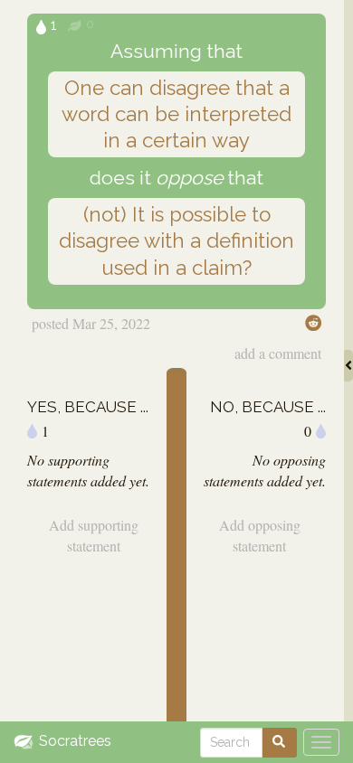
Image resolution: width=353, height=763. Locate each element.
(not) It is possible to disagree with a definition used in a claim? (176, 240)
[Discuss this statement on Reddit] (313, 323)
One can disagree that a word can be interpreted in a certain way (176, 114)
